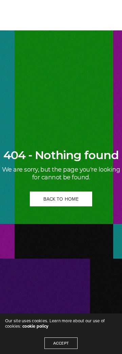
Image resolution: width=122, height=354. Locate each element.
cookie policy (35, 326)
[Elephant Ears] (29, 15)
